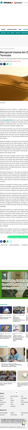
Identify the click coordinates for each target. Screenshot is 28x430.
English (22, 404)
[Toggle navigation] (1, 2)
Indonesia (3, 32)
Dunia (8, 32)
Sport (22, 400)
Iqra (11, 398)
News (1, 400)
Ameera (2, 396)
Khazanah (6, 48)
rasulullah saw (25, 244)
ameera (3, 29)
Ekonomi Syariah (12, 29)
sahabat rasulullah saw (14, 244)
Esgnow (2, 404)
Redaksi (12, 412)
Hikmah (12, 32)
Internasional (3, 402)
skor (20, 29)
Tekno (12, 402)
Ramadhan (13, 406)
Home (1, 48)
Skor (22, 396)
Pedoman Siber (24, 412)
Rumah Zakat (24, 32)
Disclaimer (2, 414)
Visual (12, 404)
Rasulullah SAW (8, 120)
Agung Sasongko (17, 61)
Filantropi (18, 32)
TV (0, 406)
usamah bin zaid (4, 244)
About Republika (4, 412)
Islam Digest (11, 48)
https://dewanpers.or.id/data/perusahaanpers (11, 422)
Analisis (12, 400)
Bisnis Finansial (24, 402)
